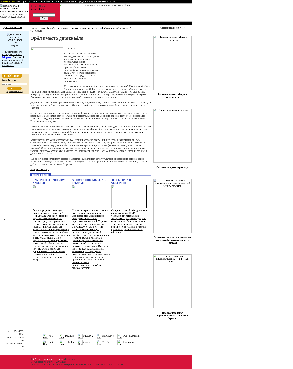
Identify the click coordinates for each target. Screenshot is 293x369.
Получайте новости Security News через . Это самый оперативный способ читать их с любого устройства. (13, 58)
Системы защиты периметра (172, 167)
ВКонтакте (108, 335)
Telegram (69, 335)
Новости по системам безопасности (74, 28)
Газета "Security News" (42, 28)
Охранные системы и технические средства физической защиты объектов (172, 240)
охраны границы (43, 132)
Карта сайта (183, 1)
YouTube (106, 342)
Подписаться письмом (15, 92)
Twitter (52, 342)
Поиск (153, 1)
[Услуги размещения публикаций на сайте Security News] (72, 21)
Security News (9, 80)
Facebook (88, 335)
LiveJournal (128, 342)
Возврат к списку (39, 169)
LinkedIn (69, 342)
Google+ (87, 342)
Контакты (167, 1)
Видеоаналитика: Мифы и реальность (172, 95)
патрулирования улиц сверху (134, 129)
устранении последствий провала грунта (98, 132)
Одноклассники (131, 335)
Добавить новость (12, 27)
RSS (51, 335)
